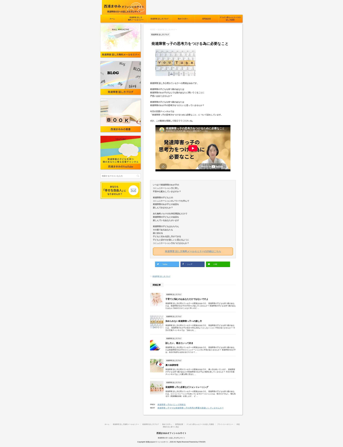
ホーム (112, 19)
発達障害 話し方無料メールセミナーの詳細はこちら (193, 251)
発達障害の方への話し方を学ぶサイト (171, 438)
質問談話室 (206, 19)
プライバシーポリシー (225, 424)
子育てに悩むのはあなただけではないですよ (186, 299)
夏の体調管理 (171, 365)
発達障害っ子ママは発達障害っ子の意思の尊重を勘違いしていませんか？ (190, 408)
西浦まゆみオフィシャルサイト (171, 433)
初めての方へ (183, 19)
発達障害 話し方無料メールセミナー (136, 18)
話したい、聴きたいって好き (179, 343)
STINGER (201, 442)
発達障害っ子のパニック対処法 (171, 404)
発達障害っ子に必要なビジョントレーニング (186, 387)
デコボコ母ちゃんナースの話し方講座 (230, 18)
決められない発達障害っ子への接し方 (183, 321)
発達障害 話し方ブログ (159, 19)
